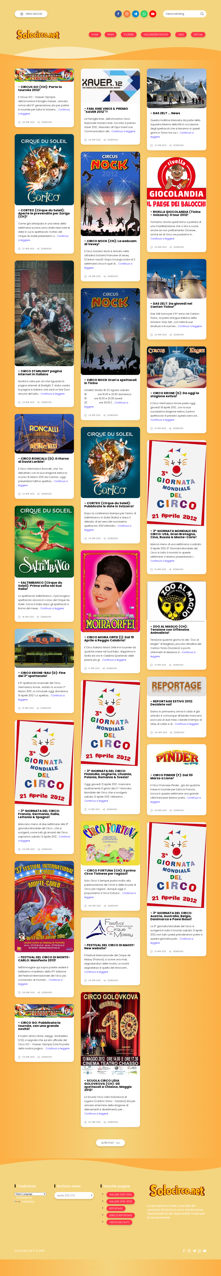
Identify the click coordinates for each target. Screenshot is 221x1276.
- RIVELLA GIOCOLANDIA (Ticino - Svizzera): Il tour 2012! (175, 213)
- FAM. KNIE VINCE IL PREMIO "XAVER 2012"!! (106, 110)
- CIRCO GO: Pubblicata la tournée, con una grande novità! (39, 1025)
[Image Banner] (176, 1190)
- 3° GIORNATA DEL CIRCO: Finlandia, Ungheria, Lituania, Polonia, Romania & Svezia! (108, 774)
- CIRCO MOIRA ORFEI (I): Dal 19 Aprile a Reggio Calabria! (109, 638)
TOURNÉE (129, 34)
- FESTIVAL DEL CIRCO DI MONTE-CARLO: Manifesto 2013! (44, 958)
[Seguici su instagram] (126, 13)
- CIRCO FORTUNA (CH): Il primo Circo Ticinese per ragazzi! (110, 872)
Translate (27, 1202)
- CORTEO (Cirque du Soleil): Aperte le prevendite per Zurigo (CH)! (44, 213)
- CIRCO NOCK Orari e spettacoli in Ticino (110, 381)
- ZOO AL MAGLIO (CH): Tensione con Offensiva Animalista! (169, 629)
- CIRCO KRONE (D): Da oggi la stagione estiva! (174, 394)
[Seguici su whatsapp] (144, 13)
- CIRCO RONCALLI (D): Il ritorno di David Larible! (43, 460)
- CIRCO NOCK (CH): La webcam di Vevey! (110, 242)
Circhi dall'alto (119, 1222)
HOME (95, 34)
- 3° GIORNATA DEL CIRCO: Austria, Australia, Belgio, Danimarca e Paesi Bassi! (171, 916)
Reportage (116, 1208)
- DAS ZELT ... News (165, 113)
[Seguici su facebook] (118, 13)
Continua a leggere (123, 131)
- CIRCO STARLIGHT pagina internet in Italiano (40, 372)
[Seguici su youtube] (152, 13)
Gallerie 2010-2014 (120, 1194)
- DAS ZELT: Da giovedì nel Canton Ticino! (171, 305)
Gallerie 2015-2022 (120, 1201)
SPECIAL (198, 34)
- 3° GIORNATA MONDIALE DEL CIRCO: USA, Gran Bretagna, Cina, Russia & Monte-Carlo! (173, 534)
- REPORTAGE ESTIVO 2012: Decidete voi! (171, 703)
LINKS (181, 34)
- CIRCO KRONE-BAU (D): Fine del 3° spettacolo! (42, 674)
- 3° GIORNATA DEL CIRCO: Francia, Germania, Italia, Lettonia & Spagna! (39, 814)
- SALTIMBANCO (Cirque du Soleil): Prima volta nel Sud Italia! (40, 585)
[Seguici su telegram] (135, 13)
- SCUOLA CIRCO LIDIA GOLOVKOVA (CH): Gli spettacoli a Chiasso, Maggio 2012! (108, 1085)
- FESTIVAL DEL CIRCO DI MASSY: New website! (109, 946)
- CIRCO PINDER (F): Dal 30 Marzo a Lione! (171, 776)
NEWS (110, 34)
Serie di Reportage (120, 1215)
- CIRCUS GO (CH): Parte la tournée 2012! (40, 88)
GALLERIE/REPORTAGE (156, 34)
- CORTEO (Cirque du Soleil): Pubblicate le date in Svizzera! (109, 504)
